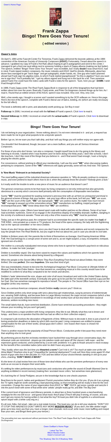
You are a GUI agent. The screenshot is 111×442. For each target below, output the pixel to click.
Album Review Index (56, 433)
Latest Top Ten (56, 430)
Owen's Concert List (56, 435)
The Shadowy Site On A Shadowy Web (56, 439)
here (81, 111)
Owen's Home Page (12, 5)
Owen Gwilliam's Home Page (56, 426)
